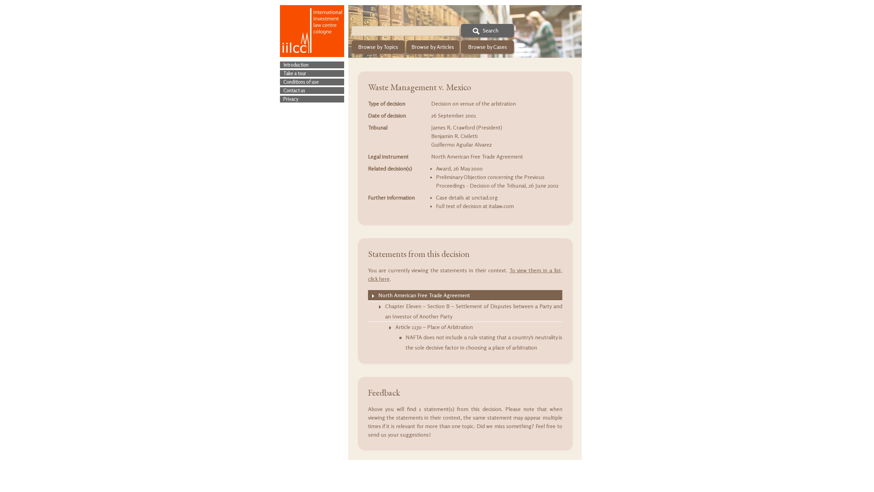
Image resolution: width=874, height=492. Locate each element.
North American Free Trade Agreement (477, 156)
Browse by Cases (487, 46)
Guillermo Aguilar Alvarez (461, 144)
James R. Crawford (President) (466, 127)
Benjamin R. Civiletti (454, 136)
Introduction (296, 65)
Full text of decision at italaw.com (475, 206)
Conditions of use (301, 82)
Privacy (290, 99)
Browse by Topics (378, 46)
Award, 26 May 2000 (459, 168)
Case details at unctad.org (467, 197)
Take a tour (294, 73)
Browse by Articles (432, 46)
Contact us (294, 90)
